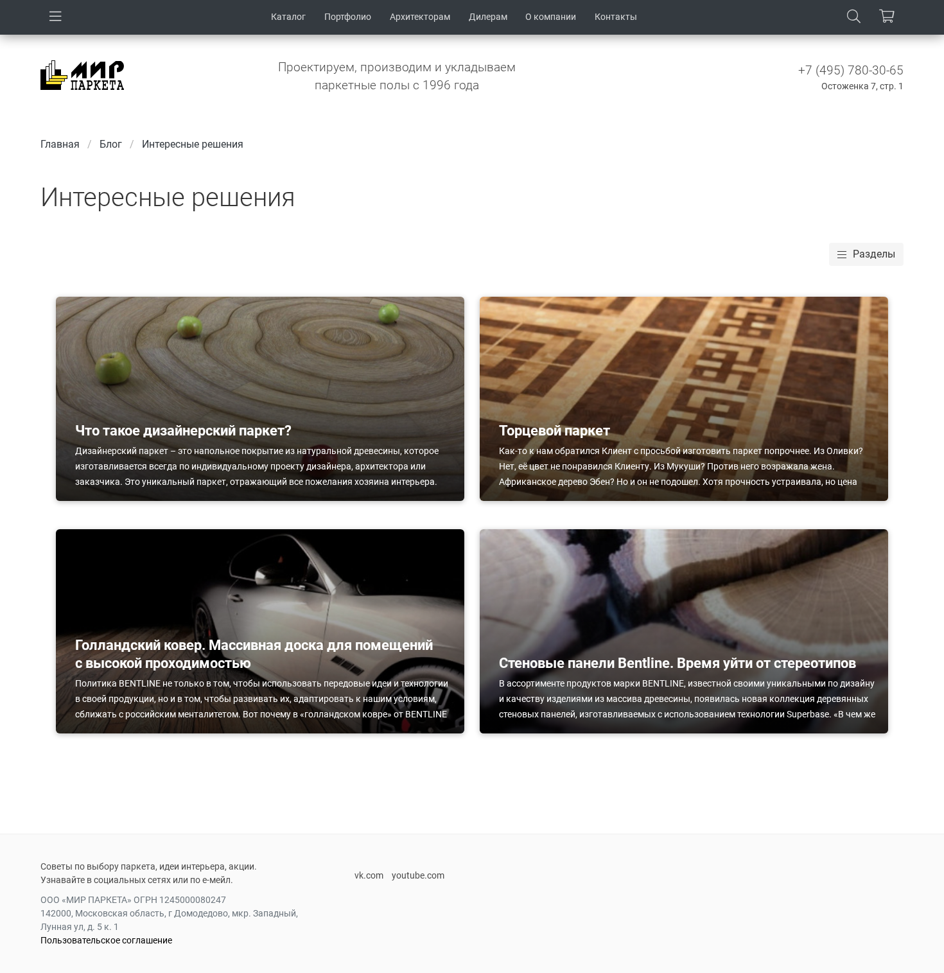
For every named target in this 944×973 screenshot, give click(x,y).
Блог (111, 144)
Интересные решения (192, 144)
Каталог (288, 17)
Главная (60, 144)
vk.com (368, 875)
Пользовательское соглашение (106, 940)
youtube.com (418, 875)
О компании (550, 17)
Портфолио (347, 17)
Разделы (874, 254)
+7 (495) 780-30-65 (851, 70)
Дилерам (488, 17)
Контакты (616, 17)
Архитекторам (420, 17)
